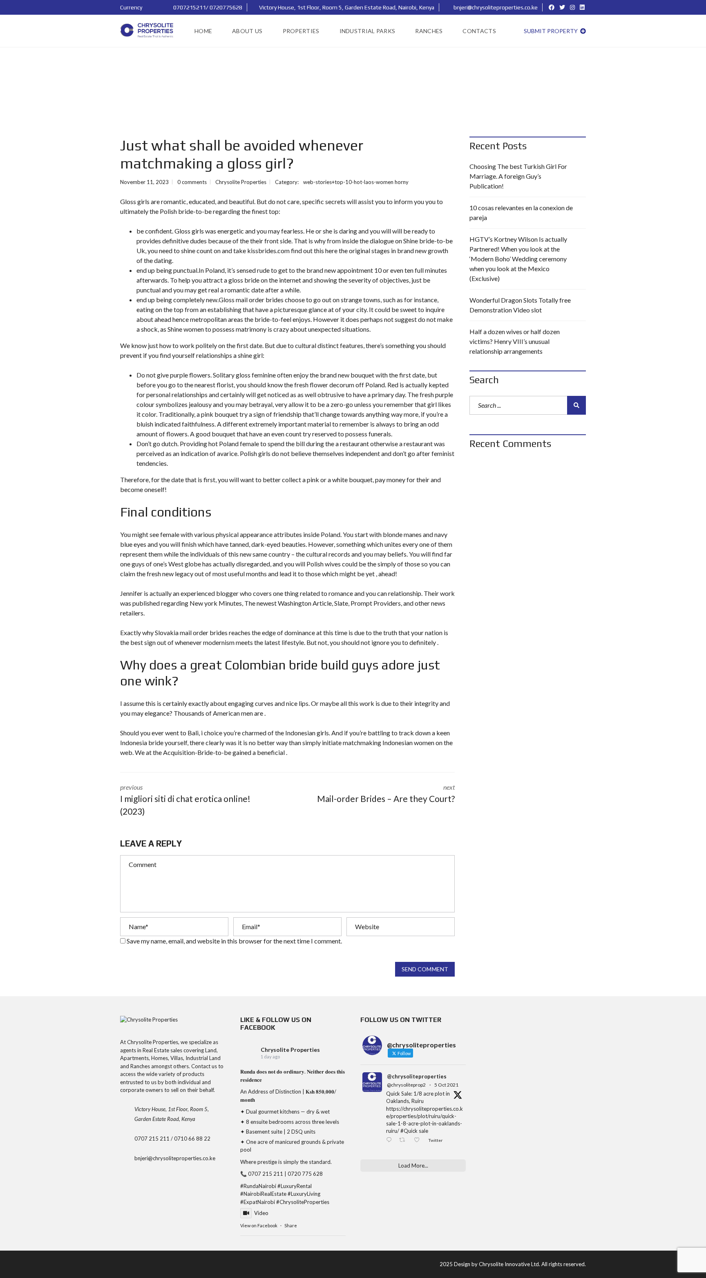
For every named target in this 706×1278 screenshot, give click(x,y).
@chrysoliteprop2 (406, 1085)
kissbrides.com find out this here (292, 250)
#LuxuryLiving (304, 1193)
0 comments (192, 182)
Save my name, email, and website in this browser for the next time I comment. (234, 941)
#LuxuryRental (294, 1186)
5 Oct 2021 (446, 1085)
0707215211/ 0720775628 (207, 7)
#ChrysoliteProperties (302, 1202)
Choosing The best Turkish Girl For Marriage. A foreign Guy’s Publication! (518, 176)
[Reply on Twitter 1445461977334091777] (390, 1140)
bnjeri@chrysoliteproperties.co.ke (495, 7)
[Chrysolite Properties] (147, 31)
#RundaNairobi (258, 1186)
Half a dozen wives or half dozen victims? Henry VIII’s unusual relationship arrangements (514, 341)
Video (261, 1213)
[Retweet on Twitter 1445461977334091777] (404, 1140)
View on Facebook (258, 1225)
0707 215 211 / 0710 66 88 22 (172, 1138)
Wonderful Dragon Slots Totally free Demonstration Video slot (520, 305)
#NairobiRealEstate (263, 1193)
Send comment (425, 969)
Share (290, 1225)
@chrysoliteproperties (417, 1076)
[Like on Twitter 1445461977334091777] (419, 1140)
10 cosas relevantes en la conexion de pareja (521, 212)
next (386, 793)
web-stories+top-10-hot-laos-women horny (356, 182)
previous (185, 800)
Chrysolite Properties (290, 1049)
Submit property (551, 30)
